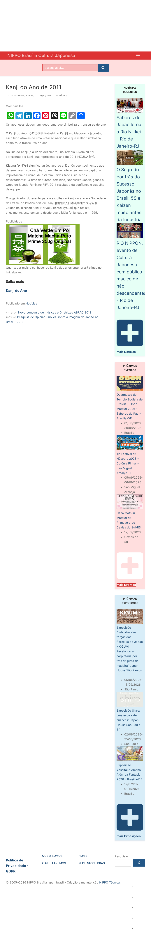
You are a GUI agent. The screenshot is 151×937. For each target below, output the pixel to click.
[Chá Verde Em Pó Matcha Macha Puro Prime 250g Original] (43, 264)
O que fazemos (54, 863)
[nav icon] (138, 55)
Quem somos (52, 856)
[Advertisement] (75, 25)
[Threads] (54, 115)
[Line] (63, 115)
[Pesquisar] (139, 863)
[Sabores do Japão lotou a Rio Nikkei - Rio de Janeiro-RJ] (130, 111)
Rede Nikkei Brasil (92, 863)
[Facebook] (36, 115)
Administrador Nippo (21, 95)
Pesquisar (121, 856)
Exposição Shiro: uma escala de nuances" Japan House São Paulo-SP (129, 720)
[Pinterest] (45, 115)
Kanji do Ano (16, 290)
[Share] (81, 115)
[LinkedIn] (28, 115)
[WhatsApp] (10, 115)
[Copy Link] (72, 115)
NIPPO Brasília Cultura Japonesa (41, 55)
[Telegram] (19, 115)
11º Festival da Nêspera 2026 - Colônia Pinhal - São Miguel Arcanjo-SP (128, 463)
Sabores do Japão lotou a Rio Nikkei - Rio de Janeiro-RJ (129, 132)
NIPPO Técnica (109, 882)
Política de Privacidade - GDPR (17, 866)
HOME (82, 856)
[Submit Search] (103, 68)
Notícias (61, 95)
